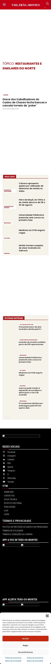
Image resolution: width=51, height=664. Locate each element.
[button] (47, 615)
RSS (9, 463)
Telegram (11, 470)
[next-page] (8, 418)
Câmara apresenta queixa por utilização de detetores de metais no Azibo (31, 187)
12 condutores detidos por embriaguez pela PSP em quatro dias (31, 405)
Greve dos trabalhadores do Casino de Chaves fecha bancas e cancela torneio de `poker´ (24, 102)
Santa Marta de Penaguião (28, 340)
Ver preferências (25, 652)
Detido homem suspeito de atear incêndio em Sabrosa (31, 248)
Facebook (11, 452)
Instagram (11, 456)
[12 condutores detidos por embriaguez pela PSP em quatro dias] (10, 406)
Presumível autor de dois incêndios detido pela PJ (30, 328)
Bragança (7, 223)
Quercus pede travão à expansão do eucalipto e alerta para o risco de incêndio (30, 391)
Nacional (23, 386)
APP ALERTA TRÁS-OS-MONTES (19, 599)
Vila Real (7, 238)
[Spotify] (3, 467)
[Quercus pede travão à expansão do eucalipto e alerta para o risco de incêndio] (10, 391)
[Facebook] (3, 452)
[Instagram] (3, 455)
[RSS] (3, 463)
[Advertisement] (25, 31)
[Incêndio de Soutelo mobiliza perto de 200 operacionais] (10, 345)
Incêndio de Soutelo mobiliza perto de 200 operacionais (32, 343)
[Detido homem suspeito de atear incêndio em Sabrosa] (10, 249)
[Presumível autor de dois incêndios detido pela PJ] (10, 330)
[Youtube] (3, 481)
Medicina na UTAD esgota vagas (32, 231)
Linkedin (10, 459)
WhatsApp (11, 478)
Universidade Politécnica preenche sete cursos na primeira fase (31, 218)
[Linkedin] (3, 459)
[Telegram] (3, 470)
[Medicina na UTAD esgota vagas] (10, 234)
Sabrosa (7, 253)
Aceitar (25, 638)
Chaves (5, 95)
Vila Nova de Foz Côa (26, 324)
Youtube (10, 482)
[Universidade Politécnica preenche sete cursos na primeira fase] (10, 218)
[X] (3, 474)
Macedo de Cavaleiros (8, 190)
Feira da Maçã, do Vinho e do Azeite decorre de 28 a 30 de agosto (32, 202)
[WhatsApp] (3, 478)
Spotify (10, 467)
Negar (25, 645)
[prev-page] (4, 418)
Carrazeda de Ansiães (8, 207)
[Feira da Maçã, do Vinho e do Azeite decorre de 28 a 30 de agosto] (10, 203)
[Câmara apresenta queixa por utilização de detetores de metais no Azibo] (10, 187)
